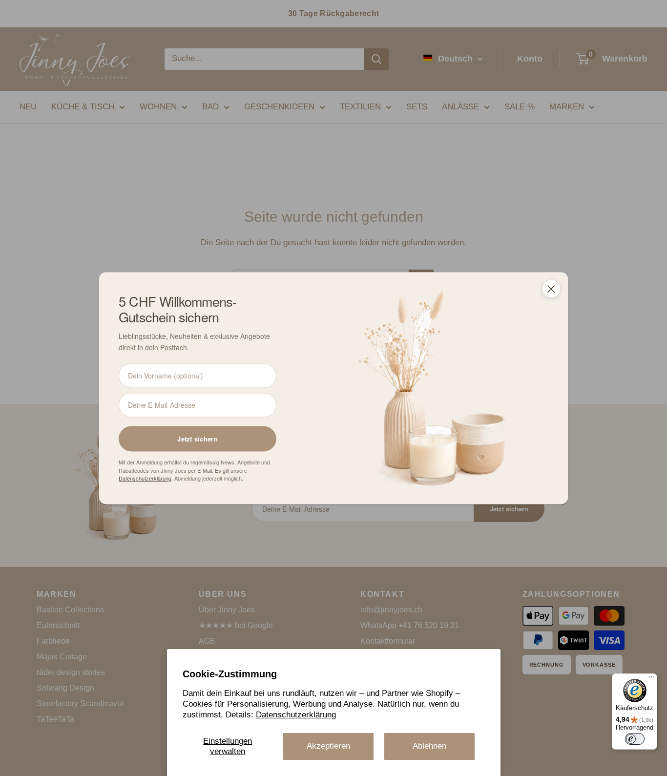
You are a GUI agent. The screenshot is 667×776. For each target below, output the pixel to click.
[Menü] (651, 679)
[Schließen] (551, 288)
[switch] (635, 739)
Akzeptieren (328, 746)
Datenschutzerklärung (296, 714)
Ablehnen (429, 746)
